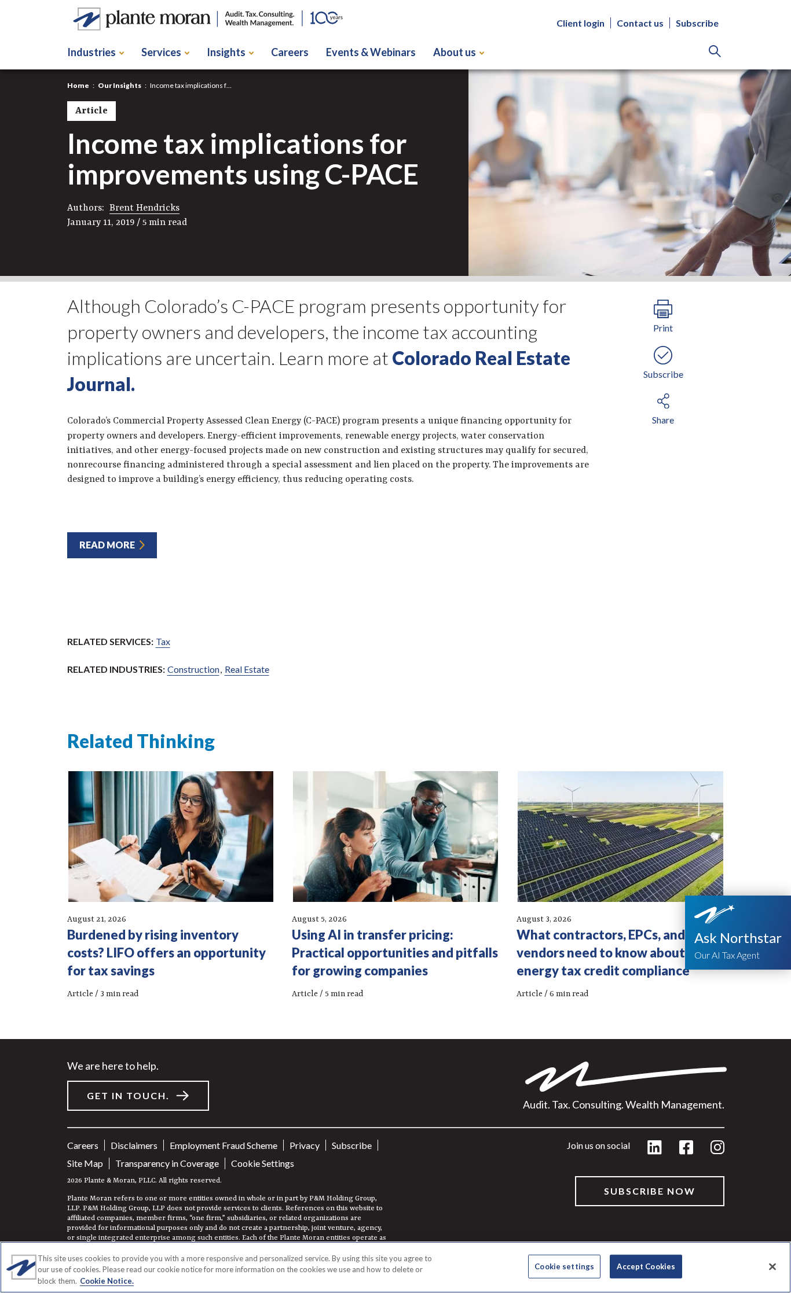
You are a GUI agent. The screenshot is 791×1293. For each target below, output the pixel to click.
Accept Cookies (646, 1265)
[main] (395, 646)
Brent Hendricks (144, 208)
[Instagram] (717, 1148)
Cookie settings (262, 1163)
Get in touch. (128, 1095)
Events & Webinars (371, 52)
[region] (395, 1267)
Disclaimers (134, 1145)
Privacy (305, 1145)
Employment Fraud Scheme (223, 1145)
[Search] (715, 52)
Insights (226, 52)
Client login (580, 23)
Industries (91, 52)
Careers (290, 52)
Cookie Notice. (107, 1280)
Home (78, 85)
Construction (193, 669)
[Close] (772, 1266)
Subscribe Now (649, 1190)
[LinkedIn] (654, 1148)
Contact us (640, 23)
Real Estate (247, 669)
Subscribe (697, 23)
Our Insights (119, 85)
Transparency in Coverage (167, 1163)
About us (454, 52)
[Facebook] (686, 1148)
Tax (163, 641)
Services (161, 52)
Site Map (85, 1163)
